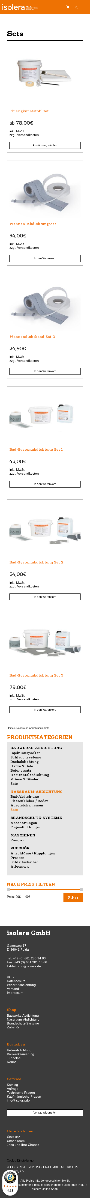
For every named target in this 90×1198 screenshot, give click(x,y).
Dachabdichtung (24, 761)
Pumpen (17, 840)
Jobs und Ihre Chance (23, 1145)
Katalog (12, 1085)
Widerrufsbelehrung (21, 985)
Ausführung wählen (45, 145)
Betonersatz (20, 770)
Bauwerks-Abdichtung (36, 748)
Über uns (13, 1137)
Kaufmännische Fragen (24, 1096)
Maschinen (22, 835)
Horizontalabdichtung (29, 775)
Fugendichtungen (25, 827)
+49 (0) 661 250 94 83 (29, 958)
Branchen (16, 1044)
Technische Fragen (21, 1092)
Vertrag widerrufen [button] (45, 1112)
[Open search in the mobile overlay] (76, 7)
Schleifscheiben (24, 862)
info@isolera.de (29, 966)
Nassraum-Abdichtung (29, 728)
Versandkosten (28, 135)
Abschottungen (23, 823)
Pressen (17, 857)
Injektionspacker (25, 753)
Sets (14, 783)
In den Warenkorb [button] (45, 258)
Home (10, 728)
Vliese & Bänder (24, 779)
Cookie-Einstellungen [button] (21, 1160)
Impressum (15, 992)
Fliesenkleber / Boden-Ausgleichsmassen (30, 803)
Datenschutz (16, 981)
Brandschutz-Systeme (36, 817)
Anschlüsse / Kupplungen (32, 853)
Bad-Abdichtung (24, 796)
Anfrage (12, 1088)
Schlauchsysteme (25, 757)
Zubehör (20, 848)
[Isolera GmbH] (20, 7)
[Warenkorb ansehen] (68, 7)
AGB (10, 977)
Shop (11, 1009)
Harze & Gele (21, 766)
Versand (13, 989)
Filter (73, 897)
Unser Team (16, 1141)
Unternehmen (20, 1131)
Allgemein (19, 866)
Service (14, 1078)
